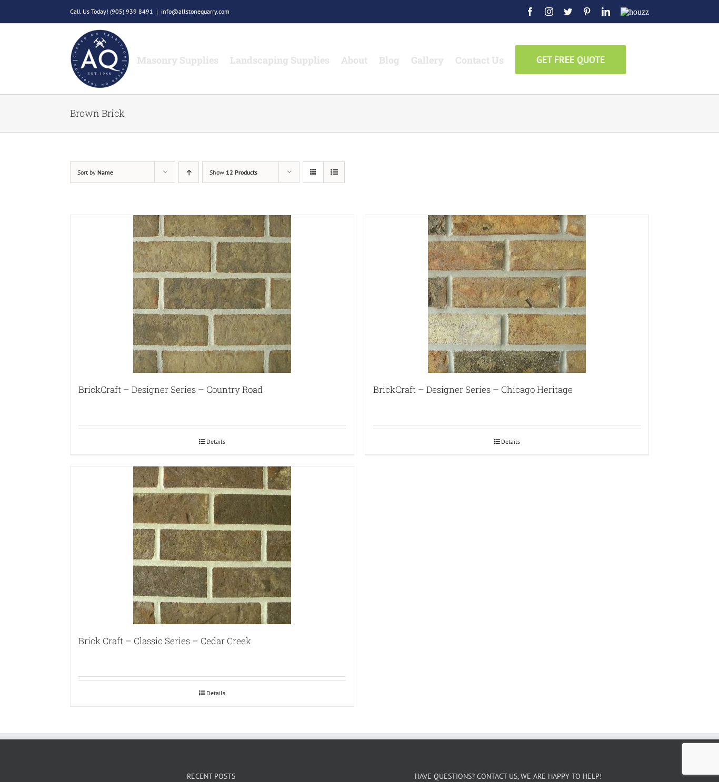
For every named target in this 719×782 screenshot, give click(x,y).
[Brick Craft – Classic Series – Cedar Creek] (212, 545)
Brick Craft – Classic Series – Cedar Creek (164, 641)
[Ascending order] (188, 172)
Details (215, 441)
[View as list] (334, 172)
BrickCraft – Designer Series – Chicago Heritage (473, 389)
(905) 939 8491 (131, 11)
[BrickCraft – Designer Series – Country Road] (212, 294)
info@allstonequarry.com (195, 11)
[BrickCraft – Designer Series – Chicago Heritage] (506, 294)
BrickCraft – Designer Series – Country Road (170, 389)
